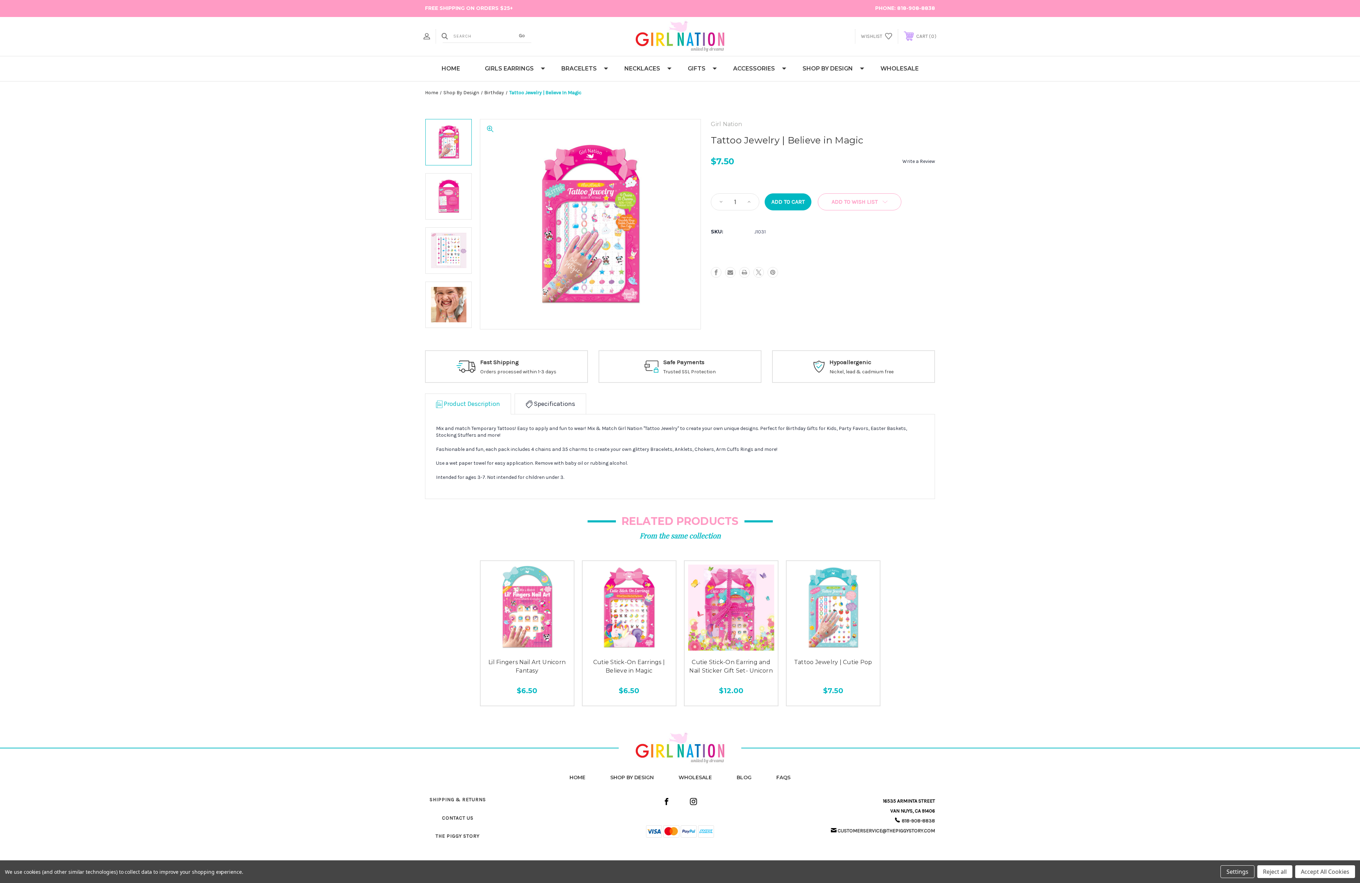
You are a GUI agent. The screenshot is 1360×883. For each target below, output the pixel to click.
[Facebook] (716, 272)
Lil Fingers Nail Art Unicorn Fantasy (527, 666)
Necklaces (642, 68)
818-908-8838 (916, 8)
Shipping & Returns (458, 800)
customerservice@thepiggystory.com (886, 831)
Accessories (754, 68)
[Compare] (543, 646)
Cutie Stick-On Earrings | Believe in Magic (629, 666)
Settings (1237, 872)
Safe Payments (683, 362)
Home (451, 68)
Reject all (1275, 872)
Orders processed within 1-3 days (518, 372)
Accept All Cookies (1325, 872)
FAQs (783, 777)
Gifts (697, 68)
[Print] (744, 272)
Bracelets (579, 68)
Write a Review (918, 161)
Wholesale (899, 68)
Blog (744, 777)
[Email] (730, 272)
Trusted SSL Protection (689, 372)
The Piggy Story (458, 836)
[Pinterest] (772, 272)
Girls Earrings (509, 68)
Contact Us (458, 818)
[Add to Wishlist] (527, 646)
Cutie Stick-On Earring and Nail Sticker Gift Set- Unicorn (731, 666)
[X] (758, 272)
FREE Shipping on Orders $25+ (469, 8)
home (577, 777)
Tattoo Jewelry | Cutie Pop (833, 662)
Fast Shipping (499, 362)
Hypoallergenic (850, 362)
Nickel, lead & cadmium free (861, 372)
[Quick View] (511, 646)
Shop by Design (828, 68)
